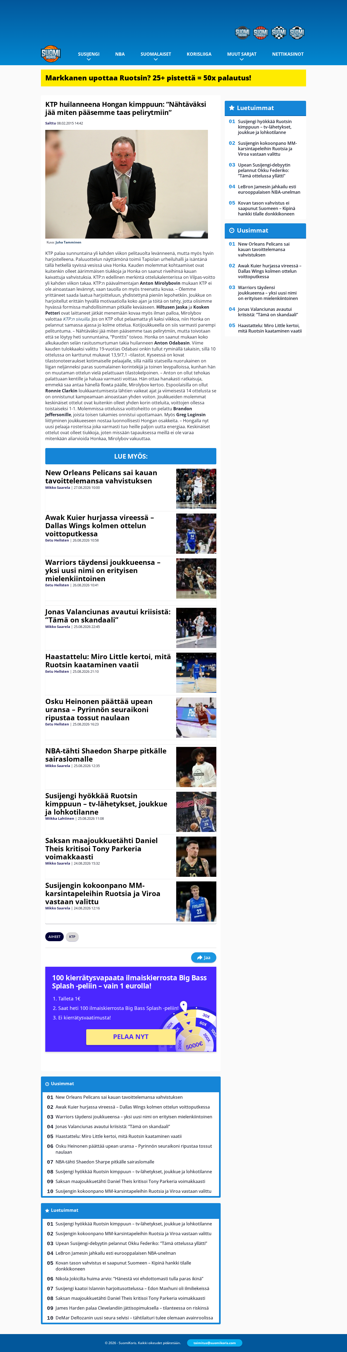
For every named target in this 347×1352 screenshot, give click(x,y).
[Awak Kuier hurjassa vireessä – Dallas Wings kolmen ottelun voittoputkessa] (196, 534)
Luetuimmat (64, 1210)
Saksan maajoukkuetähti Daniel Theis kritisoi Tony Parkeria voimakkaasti (101, 848)
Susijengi (88, 54)
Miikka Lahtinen (59, 818)
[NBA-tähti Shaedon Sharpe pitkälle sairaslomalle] (196, 767)
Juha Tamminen (68, 242)
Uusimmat (62, 1084)
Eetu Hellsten (57, 540)
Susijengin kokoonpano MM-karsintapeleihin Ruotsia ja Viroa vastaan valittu (102, 893)
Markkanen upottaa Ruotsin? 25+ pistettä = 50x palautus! (148, 78)
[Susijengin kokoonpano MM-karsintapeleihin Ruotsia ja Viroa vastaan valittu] (196, 901)
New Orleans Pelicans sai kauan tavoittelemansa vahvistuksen (101, 477)
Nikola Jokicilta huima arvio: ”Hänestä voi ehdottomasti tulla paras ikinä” (129, 1279)
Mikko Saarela (57, 487)
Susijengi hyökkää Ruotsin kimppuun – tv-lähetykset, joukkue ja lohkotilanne (106, 804)
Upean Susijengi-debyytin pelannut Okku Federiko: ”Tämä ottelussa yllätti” (131, 1243)
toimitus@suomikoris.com (215, 1343)
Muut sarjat (241, 54)
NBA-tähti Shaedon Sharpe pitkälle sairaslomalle (105, 755)
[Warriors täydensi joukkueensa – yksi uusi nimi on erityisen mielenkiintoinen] (196, 578)
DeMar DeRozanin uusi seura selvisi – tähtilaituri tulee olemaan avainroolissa (134, 1318)
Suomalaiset (156, 54)
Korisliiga (199, 54)
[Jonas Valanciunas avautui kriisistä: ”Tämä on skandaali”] (196, 628)
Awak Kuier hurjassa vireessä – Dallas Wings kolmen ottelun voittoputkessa (99, 525)
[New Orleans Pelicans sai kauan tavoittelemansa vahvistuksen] (196, 489)
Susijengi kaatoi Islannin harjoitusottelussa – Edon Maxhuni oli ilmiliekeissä (132, 1288)
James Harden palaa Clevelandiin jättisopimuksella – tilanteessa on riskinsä (132, 1308)
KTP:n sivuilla (76, 319)
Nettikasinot (288, 54)
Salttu (50, 123)
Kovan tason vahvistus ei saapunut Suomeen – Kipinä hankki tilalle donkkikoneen (123, 1266)
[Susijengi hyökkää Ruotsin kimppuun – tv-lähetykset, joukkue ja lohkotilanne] (196, 812)
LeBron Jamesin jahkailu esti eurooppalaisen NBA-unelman (116, 1253)
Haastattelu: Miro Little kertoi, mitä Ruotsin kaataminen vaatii (108, 660)
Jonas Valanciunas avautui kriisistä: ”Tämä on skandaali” (108, 616)
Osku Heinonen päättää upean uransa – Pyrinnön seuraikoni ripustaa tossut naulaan (99, 709)
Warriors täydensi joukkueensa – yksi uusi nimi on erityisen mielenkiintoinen (102, 570)
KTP (72, 936)
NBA (120, 54)
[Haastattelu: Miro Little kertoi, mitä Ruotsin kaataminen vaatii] (196, 673)
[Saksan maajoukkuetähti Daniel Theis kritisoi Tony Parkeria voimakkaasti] (196, 857)
